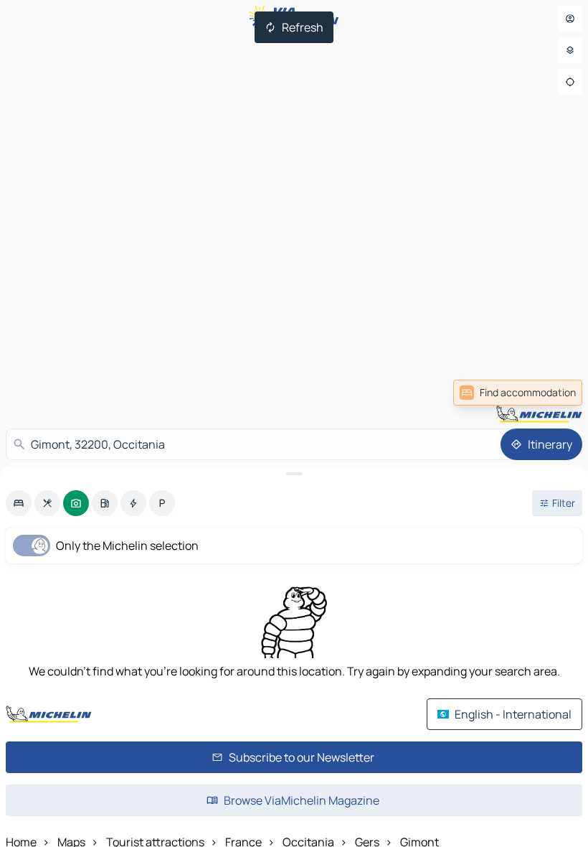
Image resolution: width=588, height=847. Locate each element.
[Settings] (570, 50)
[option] (19, 503)
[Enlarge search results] (294, 474)
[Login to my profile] (570, 19)
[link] (550, 393)
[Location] (570, 82)
